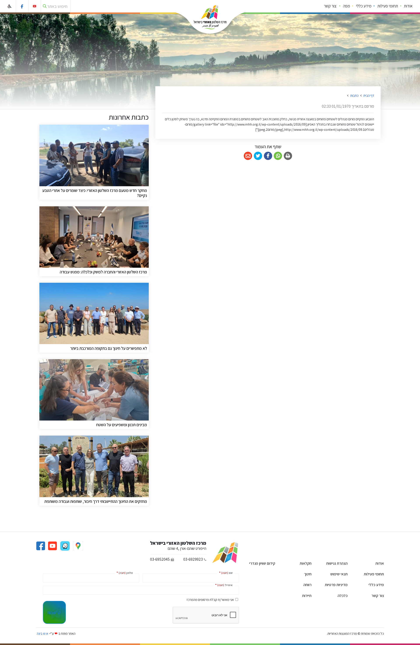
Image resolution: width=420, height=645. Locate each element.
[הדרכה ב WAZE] (64, 545)
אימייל (223, 585)
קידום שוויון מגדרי (262, 563)
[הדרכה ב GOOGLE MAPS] (77, 545)
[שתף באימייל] (248, 156)
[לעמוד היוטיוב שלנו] (34, 6)
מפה (346, 6)
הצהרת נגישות (337, 563)
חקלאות (306, 563)
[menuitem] (408, 6)
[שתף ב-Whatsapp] (278, 156)
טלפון (124, 573)
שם (225, 573)
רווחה (307, 584)
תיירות (307, 595)
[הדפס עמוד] (288, 156)
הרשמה (54, 612)
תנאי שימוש (339, 573)
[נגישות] (10, 6)
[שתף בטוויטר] (258, 156)
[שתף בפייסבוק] (268, 156)
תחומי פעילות (387, 6)
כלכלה (343, 595)
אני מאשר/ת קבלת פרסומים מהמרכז (210, 599)
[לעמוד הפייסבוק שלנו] (22, 6)
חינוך (308, 573)
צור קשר (330, 6)
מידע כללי (363, 6)
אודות (408, 6)
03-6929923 (193, 559)
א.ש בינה (42, 633)
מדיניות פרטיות (336, 584)
